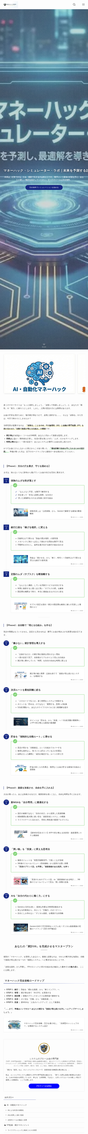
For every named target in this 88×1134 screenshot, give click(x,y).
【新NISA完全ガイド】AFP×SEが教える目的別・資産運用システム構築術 (56, 834)
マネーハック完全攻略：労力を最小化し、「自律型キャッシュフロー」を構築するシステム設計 (51, 1024)
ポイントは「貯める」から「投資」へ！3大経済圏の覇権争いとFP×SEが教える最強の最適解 (55, 721)
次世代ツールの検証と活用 (17, 1120)
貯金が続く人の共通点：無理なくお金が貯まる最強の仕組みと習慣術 (55, 768)
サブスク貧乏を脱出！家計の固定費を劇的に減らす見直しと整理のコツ (55, 606)
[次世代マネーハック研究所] (10, 4)
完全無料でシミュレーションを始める (44, 187)
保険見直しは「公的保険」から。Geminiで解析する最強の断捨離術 (55, 512)
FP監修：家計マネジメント (18, 1125)
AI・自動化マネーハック (17, 1105)
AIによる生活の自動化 (16, 1110)
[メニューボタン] (83, 4)
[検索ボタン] (74, 4)
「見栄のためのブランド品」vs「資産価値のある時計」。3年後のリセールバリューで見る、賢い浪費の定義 (55, 880)
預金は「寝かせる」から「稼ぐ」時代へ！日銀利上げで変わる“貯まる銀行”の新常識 (55, 559)
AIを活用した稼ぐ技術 (16, 1115)
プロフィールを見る (44, 1086)
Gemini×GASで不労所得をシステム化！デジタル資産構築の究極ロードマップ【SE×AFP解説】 (55, 927)
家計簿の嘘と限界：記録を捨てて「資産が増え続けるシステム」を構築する (54, 675)
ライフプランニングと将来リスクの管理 (22, 1130)
